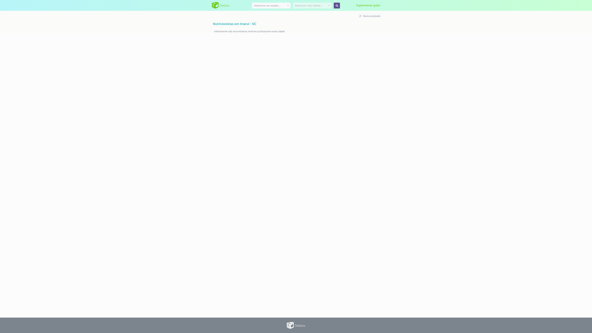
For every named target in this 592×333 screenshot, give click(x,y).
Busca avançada (371, 16)
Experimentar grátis (368, 5)
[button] (271, 5)
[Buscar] (337, 5)
